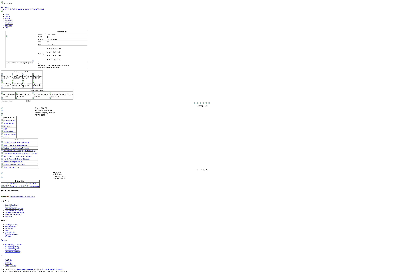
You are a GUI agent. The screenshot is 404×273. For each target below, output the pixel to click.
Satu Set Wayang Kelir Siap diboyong (16, 142)
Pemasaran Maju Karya (11, 167)
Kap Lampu (7, 126)
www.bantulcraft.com (12, 250)
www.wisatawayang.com (13, 244)
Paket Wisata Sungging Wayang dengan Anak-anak (20, 153)
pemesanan (8, 22)
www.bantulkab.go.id (12, 248)
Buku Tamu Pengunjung (13, 214)
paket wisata (9, 24)
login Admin (9, 216)
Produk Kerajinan (11, 207)
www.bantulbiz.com (12, 246)
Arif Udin (8, 260)
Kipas (5, 129)
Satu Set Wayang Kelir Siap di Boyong (16, 159)
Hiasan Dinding (8, 123)
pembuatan (8, 20)
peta (6, 27)
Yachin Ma (8, 264)
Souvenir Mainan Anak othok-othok (15, 145)
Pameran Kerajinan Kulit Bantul (14, 164)
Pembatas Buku (8, 131)
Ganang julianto (10, 266)
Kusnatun (8, 262)
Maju (22, 8)
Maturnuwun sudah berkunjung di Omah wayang (19, 151)
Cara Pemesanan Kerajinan (14, 211)
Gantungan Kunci (9, 120)
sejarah (7, 18)
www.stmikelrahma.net (12, 252)
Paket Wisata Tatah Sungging (15, 212)
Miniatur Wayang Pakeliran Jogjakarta (16, 148)
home (7, 14)
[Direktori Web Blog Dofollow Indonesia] (5, 197)
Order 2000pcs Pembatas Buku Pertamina (17, 156)
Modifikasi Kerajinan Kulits (12, 162)
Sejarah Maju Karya (11, 205)
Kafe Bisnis (31, 197)
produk (7, 16)
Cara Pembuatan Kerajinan (14, 209)
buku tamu (8, 26)
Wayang (6, 137)
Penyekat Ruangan (9, 134)
